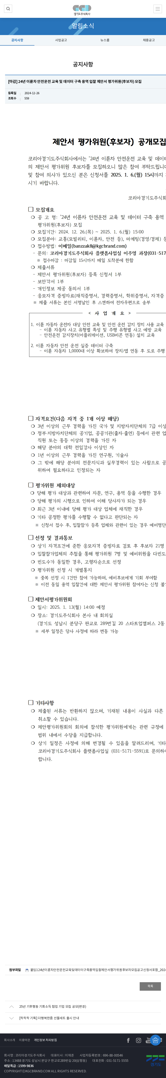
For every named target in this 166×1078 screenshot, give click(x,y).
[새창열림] (156, 1061)
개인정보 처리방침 (45, 1040)
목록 (150, 986)
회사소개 (9, 1040)
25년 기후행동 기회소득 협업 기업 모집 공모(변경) (52, 1007)
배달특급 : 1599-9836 (19, 1066)
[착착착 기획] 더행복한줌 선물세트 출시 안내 (49, 1018)
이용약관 (24, 1040)
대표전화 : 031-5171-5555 (110, 1061)
